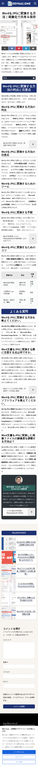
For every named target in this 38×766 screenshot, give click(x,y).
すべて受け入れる (19, 752)
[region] (19, 746)
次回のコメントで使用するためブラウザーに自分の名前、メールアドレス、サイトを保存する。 (18, 697)
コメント (7, 640)
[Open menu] (3, 3)
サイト (5, 682)
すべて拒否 (19, 762)
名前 (5, 662)
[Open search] (35, 3)
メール (6, 672)
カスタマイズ (19, 757)
